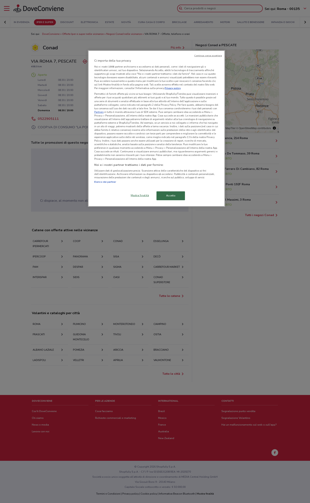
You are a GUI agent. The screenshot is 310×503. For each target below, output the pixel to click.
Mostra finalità (140, 195)
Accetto (170, 195)
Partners (99, 112)
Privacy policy (173, 88)
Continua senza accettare (208, 55)
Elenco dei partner (105, 182)
